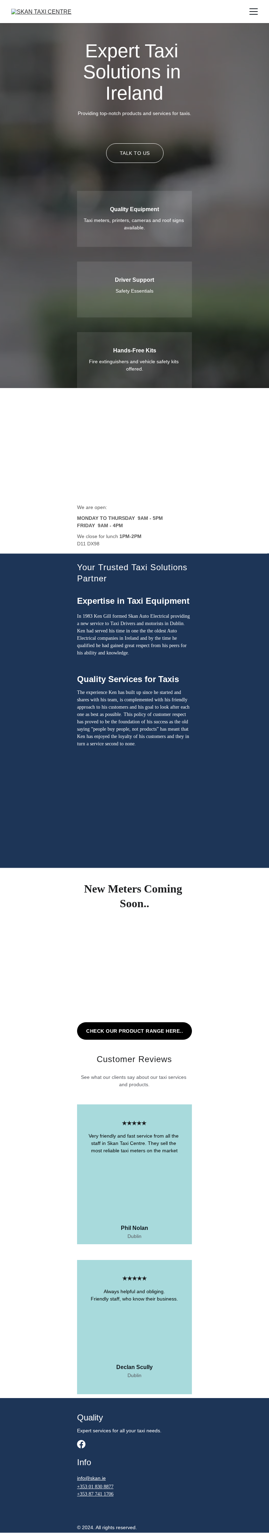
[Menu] (253, 11)
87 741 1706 (101, 1494)
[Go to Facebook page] (81, 1444)
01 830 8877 (101, 1486)
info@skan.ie (91, 1478)
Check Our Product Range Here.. (134, 1031)
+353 (83, 1486)
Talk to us (135, 153)
